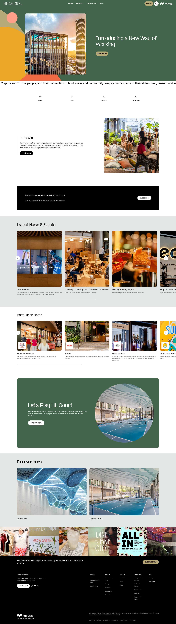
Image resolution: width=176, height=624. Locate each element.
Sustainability (108, 591)
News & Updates (124, 578)
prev (17, 258)
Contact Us (108, 595)
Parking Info (152, 581)
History (107, 584)
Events (121, 581)
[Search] (156, 3)
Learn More (14, 541)
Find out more (36, 423)
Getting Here (152, 578)
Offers (121, 585)
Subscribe (144, 198)
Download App (26, 153)
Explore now (23, 586)
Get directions (94, 586)
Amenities (107, 587)
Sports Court (137, 589)
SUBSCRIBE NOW (150, 562)
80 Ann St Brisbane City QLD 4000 (95, 580)
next (166, 258)
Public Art (137, 593)
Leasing (149, 3)
